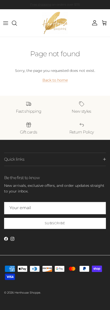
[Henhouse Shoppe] (55, 23)
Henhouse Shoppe (27, 292)
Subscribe (55, 223)
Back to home (55, 80)
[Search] (17, 23)
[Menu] (5, 23)
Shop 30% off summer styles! (72, 6)
